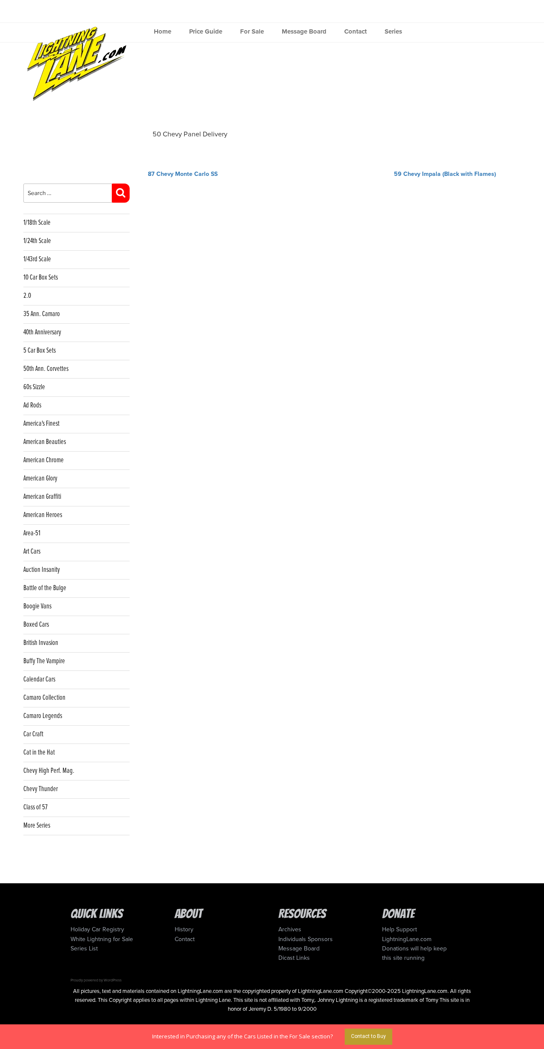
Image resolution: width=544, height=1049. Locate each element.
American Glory (40, 479)
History (184, 929)
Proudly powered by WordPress (96, 980)
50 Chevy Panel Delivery (190, 134)
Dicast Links (294, 957)
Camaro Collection (44, 698)
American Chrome (43, 460)
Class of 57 (35, 807)
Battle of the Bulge (44, 588)
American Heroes (42, 515)
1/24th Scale (37, 241)
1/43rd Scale (37, 259)
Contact (355, 31)
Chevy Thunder (40, 789)
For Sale (252, 31)
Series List (84, 948)
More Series (36, 826)
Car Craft (33, 734)
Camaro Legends (42, 716)
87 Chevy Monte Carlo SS (183, 174)
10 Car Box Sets (40, 278)
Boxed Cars (36, 625)
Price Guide (205, 31)
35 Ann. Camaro (41, 314)
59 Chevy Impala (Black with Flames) (445, 174)
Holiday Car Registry (97, 929)
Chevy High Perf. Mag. (48, 771)
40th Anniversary (42, 332)
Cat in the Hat (39, 753)
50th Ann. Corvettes (45, 369)
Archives (289, 929)
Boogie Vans (37, 606)
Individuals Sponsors (305, 939)
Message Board (304, 31)
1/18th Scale (37, 223)
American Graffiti (42, 497)
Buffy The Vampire (44, 661)
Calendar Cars (39, 679)
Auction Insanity (41, 570)
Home (162, 31)
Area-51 (31, 533)
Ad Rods (32, 405)
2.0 (27, 296)
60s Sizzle (34, 387)
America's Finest (41, 424)
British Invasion (40, 643)
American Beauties (44, 442)
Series (393, 31)
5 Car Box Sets (39, 351)
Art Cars (31, 552)
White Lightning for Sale (102, 939)
